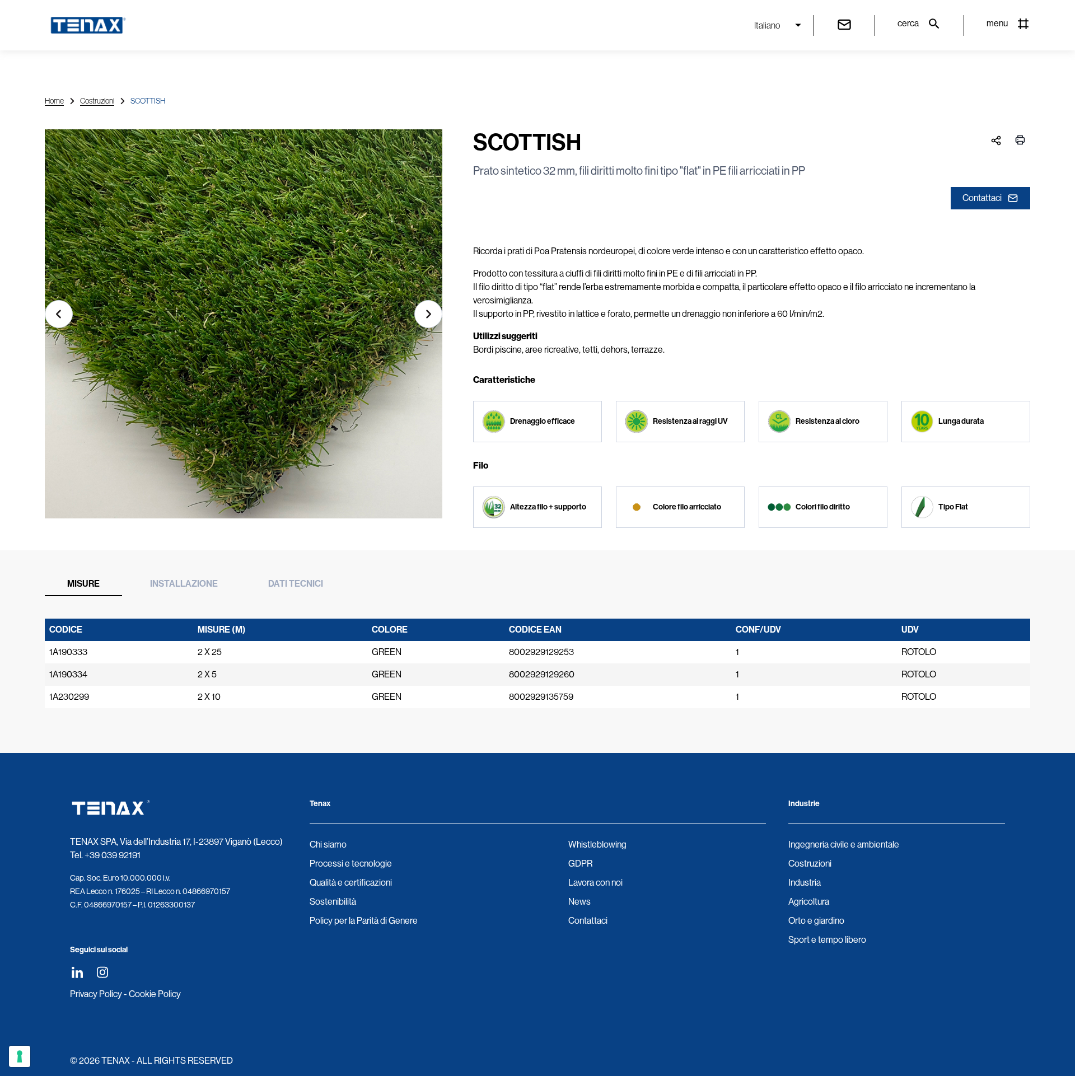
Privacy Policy (96, 994)
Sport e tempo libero (827, 939)
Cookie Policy (155, 994)
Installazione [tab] (184, 583)
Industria (804, 882)
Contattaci (982, 198)
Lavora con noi (595, 882)
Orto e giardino (816, 920)
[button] (59, 314)
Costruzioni (97, 100)
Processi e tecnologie (351, 863)
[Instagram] (102, 972)
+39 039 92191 (113, 855)
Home (54, 100)
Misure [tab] (83, 583)
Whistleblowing (597, 844)
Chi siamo (328, 844)
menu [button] (997, 23)
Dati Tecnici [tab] (295, 583)
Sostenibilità (333, 901)
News (579, 901)
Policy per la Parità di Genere (364, 920)
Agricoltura (808, 901)
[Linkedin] (77, 972)
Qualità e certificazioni (351, 882)
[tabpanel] (537, 663)
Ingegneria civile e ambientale (843, 844)
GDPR (580, 863)
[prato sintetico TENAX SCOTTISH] (243, 328)
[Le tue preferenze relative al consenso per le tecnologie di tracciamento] (19, 1056)
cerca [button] (908, 23)
